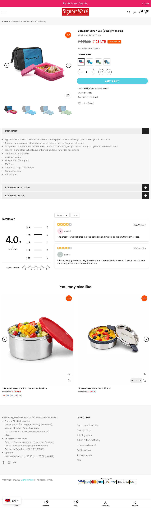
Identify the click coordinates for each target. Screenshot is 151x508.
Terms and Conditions (88, 425)
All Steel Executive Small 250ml (94, 388)
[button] (37, 227)
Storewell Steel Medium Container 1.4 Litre (24, 388)
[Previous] (6, 65)
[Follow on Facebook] (3, 462)
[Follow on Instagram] (9, 462)
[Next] (68, 65)
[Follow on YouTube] (14, 462)
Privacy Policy (84, 430)
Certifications (84, 450)
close (6, 3)
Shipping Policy (84, 435)
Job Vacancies (84, 455)
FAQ (79, 460)
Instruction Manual (86, 445)
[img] (64, 224)
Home (5, 22)
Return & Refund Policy (88, 440)
